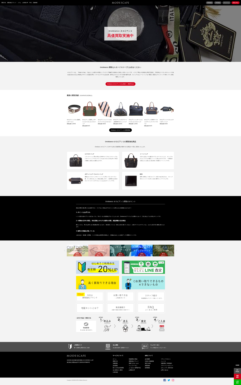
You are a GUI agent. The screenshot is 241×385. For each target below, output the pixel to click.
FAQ (30, 2)
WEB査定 (209, 2)
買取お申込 (235, 2)
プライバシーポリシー (167, 365)
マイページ (226, 2)
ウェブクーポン (155, 345)
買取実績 (147, 365)
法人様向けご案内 (118, 370)
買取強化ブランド (11, 2)
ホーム (114, 359)
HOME (237, 365)
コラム (19, 2)
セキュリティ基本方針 (167, 367)
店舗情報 (35, 2)
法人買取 (115, 345)
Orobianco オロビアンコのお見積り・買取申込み (120, 84)
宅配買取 (115, 363)
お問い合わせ (164, 370)
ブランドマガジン (166, 359)
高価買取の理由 (133, 359)
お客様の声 (25, 2)
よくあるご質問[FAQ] (135, 367)
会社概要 (147, 359)
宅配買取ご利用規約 (166, 363)
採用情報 (147, 367)
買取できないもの (134, 363)
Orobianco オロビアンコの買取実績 (120, 130)
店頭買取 (115, 365)
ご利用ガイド (78, 345)
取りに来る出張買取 (118, 367)
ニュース (163, 361)
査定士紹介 (148, 363)
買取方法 (3, 2)
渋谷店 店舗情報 (149, 361)
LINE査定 (217, 2)
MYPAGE (237, 370)
